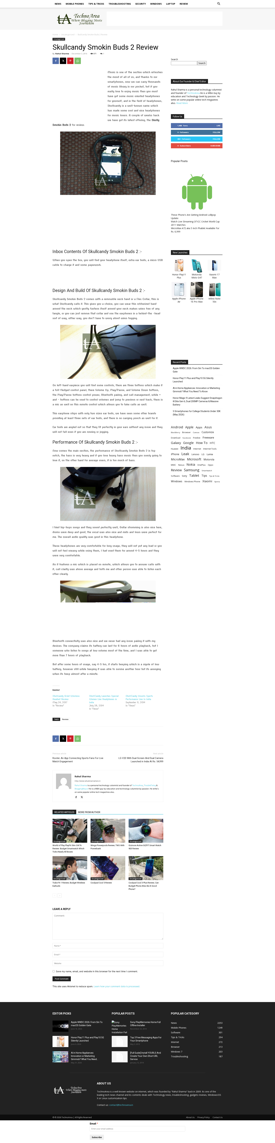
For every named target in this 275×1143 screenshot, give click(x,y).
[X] (63, 61)
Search (174, 59)
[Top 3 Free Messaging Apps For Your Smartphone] (120, 1041)
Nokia (191, 464)
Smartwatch (207, 470)
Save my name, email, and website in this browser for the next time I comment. (97, 971)
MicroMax (178, 459)
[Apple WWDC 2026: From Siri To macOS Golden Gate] (60, 1026)
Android (177, 427)
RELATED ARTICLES (64, 812)
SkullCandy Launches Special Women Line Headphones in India (104, 699)
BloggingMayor (81, 788)
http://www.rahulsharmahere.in (87, 781)
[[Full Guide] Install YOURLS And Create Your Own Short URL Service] (120, 1056)
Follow (216, 132)
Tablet (194, 475)
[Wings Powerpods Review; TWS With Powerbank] (108, 831)
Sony (184, 475)
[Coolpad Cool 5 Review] (108, 868)
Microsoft (194, 459)
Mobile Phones (75, 3)
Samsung (191, 470)
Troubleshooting (120, 3)
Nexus (181, 465)
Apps (199, 427)
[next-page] (60, 895)
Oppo (210, 464)
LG (202, 454)
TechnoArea (137, 785)
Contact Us (217, 1117)
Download (175, 437)
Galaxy (176, 442)
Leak (185, 453)
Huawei (174, 448)
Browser (186, 432)
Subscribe (215, 145)
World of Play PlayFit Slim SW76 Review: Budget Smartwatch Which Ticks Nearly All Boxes (68, 848)
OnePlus (201, 464)
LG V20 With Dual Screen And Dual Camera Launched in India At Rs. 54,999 (141, 760)
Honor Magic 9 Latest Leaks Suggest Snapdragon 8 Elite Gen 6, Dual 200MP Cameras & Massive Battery (197, 401)
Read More (182, 103)
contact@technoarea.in (121, 1104)
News (58, 3)
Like (218, 125)
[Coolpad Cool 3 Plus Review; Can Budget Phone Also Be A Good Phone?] (146, 868)
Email (93, 1123)
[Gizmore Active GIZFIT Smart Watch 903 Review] (146, 831)
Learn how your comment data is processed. (117, 986)
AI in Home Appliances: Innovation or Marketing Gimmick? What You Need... (84, 1056)
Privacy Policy (203, 1117)
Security (140, 3)
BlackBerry (175, 432)
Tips (204, 475)
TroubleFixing (150, 785)
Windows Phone (192, 481)
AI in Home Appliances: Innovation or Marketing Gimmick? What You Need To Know (196, 390)
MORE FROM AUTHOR (89, 812)
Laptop (170, 3)
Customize (208, 432)
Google (188, 442)
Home (55, 34)
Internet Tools (210, 448)
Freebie (196, 437)
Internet (197, 448)
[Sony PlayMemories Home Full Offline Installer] (120, 1027)
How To (202, 442)
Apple (189, 427)
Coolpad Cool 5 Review (101, 883)
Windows (156, 3)
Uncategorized (67, 34)
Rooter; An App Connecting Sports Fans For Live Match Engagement (78, 760)
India (185, 448)
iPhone (175, 454)
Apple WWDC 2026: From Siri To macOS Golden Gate (196, 370)
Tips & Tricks (96, 3)
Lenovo (195, 454)
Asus (208, 427)
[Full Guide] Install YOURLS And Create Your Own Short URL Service (145, 1056)
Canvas (196, 432)
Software (175, 475)
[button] (218, 4)
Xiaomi (207, 481)
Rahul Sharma (62, 53)
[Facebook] (56, 61)
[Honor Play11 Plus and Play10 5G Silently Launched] (60, 1041)
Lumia (210, 454)
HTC (212, 443)
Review (184, 3)
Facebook (187, 438)
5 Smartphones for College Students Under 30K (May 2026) (196, 413)
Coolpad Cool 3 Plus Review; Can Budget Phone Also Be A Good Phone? (144, 886)
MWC (173, 464)
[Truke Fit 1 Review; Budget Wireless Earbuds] (70, 868)
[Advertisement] (164, 18)
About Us (190, 1117)
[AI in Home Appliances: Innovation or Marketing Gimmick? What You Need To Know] (60, 1056)
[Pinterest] (70, 61)
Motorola (209, 459)
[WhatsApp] (77, 61)
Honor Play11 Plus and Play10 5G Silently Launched (193, 380)
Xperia (217, 481)
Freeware (208, 437)
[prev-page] (54, 895)
